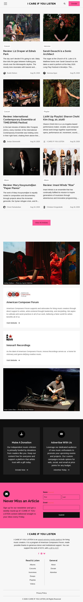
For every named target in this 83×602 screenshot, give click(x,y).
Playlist (46, 112)
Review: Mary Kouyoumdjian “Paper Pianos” (19, 187)
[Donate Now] (21, 451)
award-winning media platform (50, 540)
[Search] (64, 3)
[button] (5, 3)
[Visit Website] (41, 308)
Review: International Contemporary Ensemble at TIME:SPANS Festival (19, 119)
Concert (7, 46)
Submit (61, 515)
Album (6, 180)
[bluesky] (44, 553)
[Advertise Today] (61, 451)
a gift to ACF (54, 548)
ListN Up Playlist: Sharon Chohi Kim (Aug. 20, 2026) (61, 118)
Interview (47, 46)
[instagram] (41, 553)
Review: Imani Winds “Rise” (58, 185)
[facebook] (38, 553)
